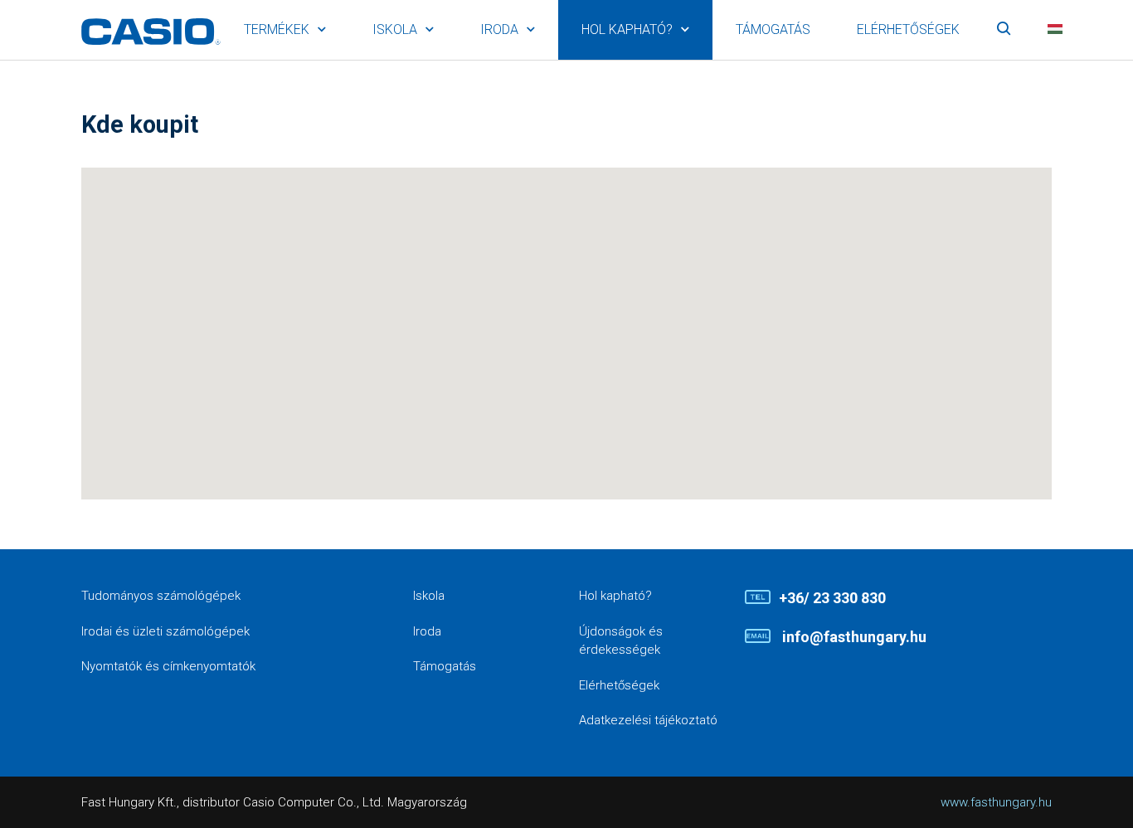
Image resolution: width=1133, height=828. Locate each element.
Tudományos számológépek (161, 595)
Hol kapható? (627, 29)
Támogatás (773, 29)
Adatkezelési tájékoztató (648, 720)
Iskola (394, 29)
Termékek (276, 29)
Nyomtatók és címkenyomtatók (168, 666)
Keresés (1003, 30)
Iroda (499, 29)
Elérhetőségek (908, 29)
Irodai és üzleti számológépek (165, 631)
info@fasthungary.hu (852, 636)
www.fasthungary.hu (996, 802)
